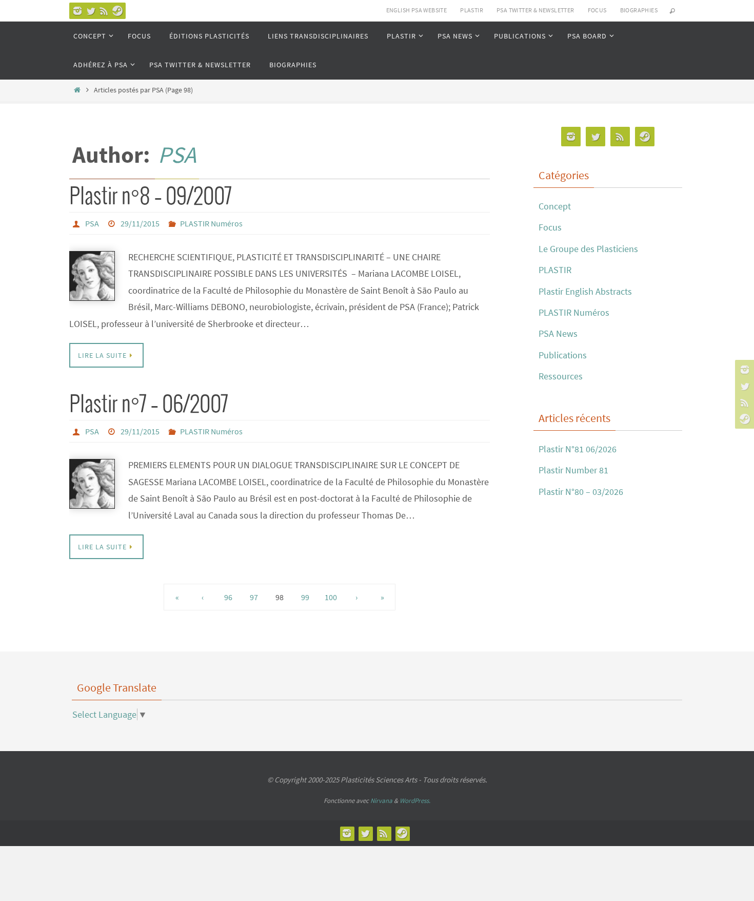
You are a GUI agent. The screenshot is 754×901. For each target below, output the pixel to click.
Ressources (561, 376)
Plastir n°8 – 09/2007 (150, 197)
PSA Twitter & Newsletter (535, 10)
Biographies (639, 10)
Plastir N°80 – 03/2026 (581, 491)
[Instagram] (77, 11)
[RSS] (104, 11)
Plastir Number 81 (573, 470)
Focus (550, 227)
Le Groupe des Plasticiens (588, 249)
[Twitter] (91, 11)
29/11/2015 (140, 223)
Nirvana (381, 800)
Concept (555, 206)
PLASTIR (471, 10)
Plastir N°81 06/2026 (578, 449)
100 (331, 597)
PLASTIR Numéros (211, 223)
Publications (563, 355)
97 (254, 597)
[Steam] (117, 11)
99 (305, 597)
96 (228, 597)
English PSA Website (416, 10)
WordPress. (415, 800)
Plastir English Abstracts (585, 291)
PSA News (558, 333)
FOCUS (597, 10)
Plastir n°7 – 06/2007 (148, 405)
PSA (177, 154)
